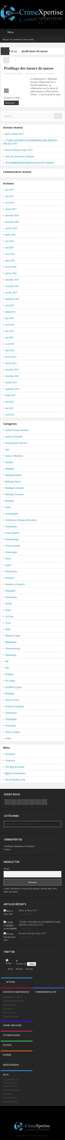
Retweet (19, 968)
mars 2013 (10, 350)
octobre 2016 (11, 228)
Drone (8, 558)
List (12, 61)
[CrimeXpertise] (32, 14)
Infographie (10, 590)
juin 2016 (9, 241)
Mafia (7, 629)
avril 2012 (9, 414)
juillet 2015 (10, 311)
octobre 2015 (11, 292)
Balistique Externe (13, 474)
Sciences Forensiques (14, 706)
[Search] (58, 116)
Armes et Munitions (14, 455)
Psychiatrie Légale (13, 686)
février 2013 (10, 356)
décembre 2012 (12, 369)
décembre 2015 (12, 279)
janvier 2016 (10, 273)
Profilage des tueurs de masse (28, 68)
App (7, 449)
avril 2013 (9, 343)
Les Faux (9, 616)
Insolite (8, 603)
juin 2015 (9, 318)
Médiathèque (11, 642)
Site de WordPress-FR (15, 779)
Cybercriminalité (12, 545)
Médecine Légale (12, 635)
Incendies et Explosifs (15, 584)
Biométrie (9, 500)
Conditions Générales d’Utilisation (19, 846)
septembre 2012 (12, 388)
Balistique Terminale (14, 494)
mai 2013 (9, 337)
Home (14, 51)
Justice (8, 609)
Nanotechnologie (12, 648)
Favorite (29, 968)
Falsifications (11, 571)
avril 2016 (9, 253)
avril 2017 (9, 202)
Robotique (9, 693)
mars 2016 (10, 260)
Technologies (11, 712)
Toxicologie (10, 725)
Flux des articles (14, 766)
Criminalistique (12, 539)
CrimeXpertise (17, 73)
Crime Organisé (12, 532)
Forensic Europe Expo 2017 (19, 149)
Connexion (10, 760)
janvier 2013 (10, 363)
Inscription (10, 753)
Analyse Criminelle (13, 436)
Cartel (8, 507)
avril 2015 (9, 324)
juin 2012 (9, 401)
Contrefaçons (11, 526)
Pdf (6, 661)
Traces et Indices (12, 731)
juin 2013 (9, 330)
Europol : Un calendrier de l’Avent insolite (18, 39)
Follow (32, 964)
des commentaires (15, 773)
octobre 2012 (11, 382)
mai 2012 (9, 408)
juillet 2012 (10, 395)
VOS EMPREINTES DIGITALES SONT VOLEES (29, 162)
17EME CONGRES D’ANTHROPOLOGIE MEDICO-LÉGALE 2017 (40, 923)
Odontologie (10, 654)
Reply (10, 968)
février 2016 (10, 266)
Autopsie (9, 462)
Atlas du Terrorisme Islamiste (19, 156)
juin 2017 (9, 189)
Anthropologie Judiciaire (16, 442)
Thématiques (11, 719)
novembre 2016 (12, 221)
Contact (7, 849)
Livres (8, 622)
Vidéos (8, 738)
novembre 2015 (12, 286)
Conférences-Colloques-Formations (21, 519)
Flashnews (9, 577)
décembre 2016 (12, 215)
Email (6, 868)
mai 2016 (9, 247)
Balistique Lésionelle (14, 487)
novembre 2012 (12, 375)
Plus (7, 667)
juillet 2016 (10, 234)
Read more (10, 102)
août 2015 (9, 305)
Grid (6, 61)
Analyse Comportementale (17, 430)
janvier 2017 (10, 208)
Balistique (9, 468)
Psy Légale (10, 680)
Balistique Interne (13, 481)
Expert (8, 564)
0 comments (50, 73)
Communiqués (11, 513)
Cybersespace (11, 552)
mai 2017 (9, 196)
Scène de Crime (12, 699)
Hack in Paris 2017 (14, 133)
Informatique (11, 597)
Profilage (9, 674)
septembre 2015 (12, 298)
